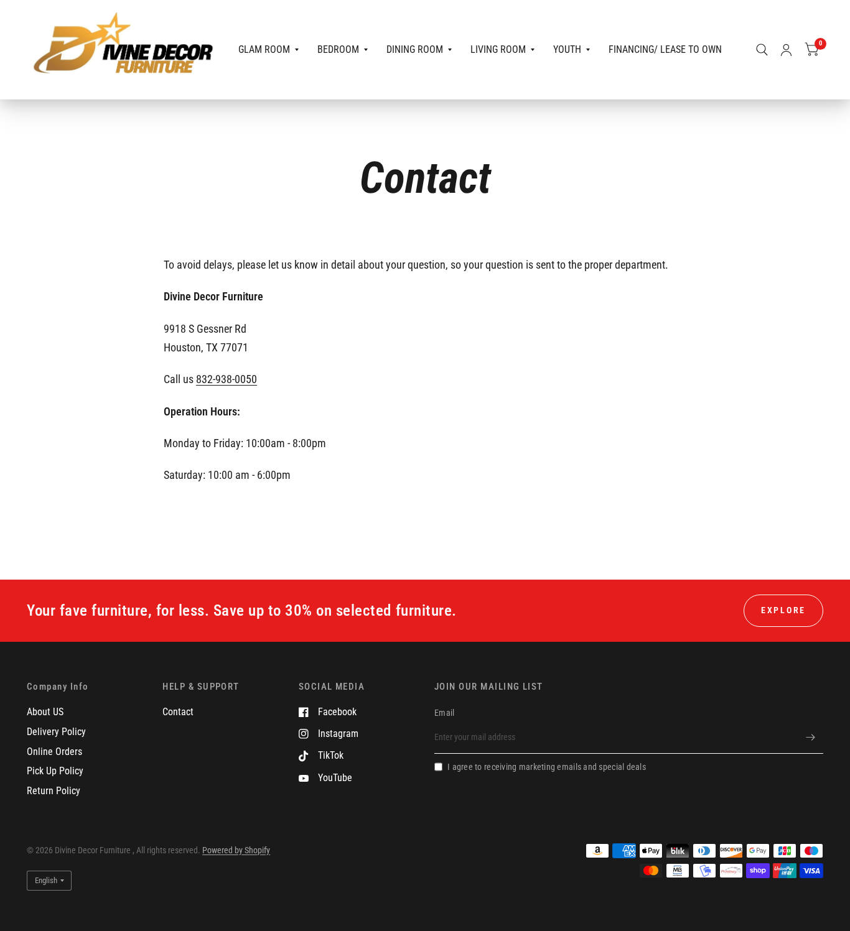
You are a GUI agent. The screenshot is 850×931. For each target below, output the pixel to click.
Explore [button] (783, 610)
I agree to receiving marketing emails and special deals (546, 767)
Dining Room (414, 49)
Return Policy (53, 791)
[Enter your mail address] (810, 737)
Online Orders (54, 751)
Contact (178, 712)
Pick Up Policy (55, 771)
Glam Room (264, 49)
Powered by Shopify (236, 850)
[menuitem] (268, 50)
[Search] (762, 50)
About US (45, 712)
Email (444, 713)
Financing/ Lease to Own (665, 49)
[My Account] (786, 50)
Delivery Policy (56, 732)
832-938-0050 (226, 379)
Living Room (498, 49)
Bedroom (338, 49)
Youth (567, 49)
